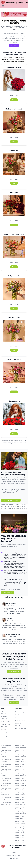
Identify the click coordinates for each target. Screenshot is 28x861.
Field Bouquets (19, 715)
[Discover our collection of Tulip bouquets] (14, 289)
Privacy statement (6, 721)
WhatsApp (4, 732)
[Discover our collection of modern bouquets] (14, 122)
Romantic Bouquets (20, 728)
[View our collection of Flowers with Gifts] (14, 331)
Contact (3, 729)
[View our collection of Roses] (14, 206)
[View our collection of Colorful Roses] (14, 164)
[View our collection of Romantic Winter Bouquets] (14, 414)
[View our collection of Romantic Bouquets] (14, 80)
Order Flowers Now (7, 592)
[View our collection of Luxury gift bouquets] (14, 247)
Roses (17, 718)
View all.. (14, 100)
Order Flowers (14, 45)
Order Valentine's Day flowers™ (16, 846)
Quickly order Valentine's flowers (11, 500)
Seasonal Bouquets (20, 712)
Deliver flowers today (14, 671)
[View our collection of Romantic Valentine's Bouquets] (14, 373)
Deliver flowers (14, 702)
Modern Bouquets (20, 721)
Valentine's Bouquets (7, 508)
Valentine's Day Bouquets (10, 442)
